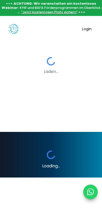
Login (87, 29)
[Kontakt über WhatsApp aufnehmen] (90, 192)
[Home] (16, 29)
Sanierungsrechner (56, 29)
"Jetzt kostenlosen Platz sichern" (49, 12)
